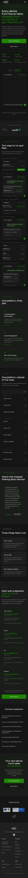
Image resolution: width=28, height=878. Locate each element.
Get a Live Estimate (14, 41)
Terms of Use (18, 864)
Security (4, 867)
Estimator (17, 848)
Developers (18, 854)
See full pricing (14, 696)
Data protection (6, 864)
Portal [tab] (10, 70)
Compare (17, 845)
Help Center (18, 851)
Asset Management (7, 846)
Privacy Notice (18, 867)
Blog (16, 842)
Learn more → (7, 325)
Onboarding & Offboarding (5, 842)
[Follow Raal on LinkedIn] (14, 835)
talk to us (20, 692)
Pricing (3, 852)
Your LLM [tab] (17, 70)
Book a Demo (14, 46)
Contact (17, 857)
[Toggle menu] (24, 2)
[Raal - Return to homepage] (14, 828)
